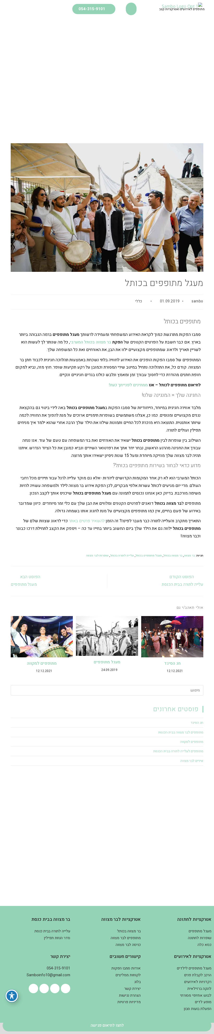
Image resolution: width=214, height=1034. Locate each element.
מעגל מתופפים (107, 662)
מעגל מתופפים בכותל (148, 555)
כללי (138, 301)
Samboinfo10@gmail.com (48, 975)
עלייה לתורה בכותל (122, 555)
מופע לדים (203, 1002)
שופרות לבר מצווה (97, 555)
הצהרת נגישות (130, 995)
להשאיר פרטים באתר (87, 521)
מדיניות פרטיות (129, 1002)
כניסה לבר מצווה (128, 944)
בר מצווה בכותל (172, 555)
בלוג (137, 982)
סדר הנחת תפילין (57, 938)
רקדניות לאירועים (197, 982)
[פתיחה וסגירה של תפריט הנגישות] (11, 996)
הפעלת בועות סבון (197, 1009)
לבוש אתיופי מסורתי (195, 995)
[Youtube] (44, 988)
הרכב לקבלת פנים (197, 975)
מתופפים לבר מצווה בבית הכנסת (180, 732)
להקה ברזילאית (199, 988)
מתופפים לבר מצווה (126, 938)
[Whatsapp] (33, 988)
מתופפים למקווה (42, 663)
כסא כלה (204, 944)
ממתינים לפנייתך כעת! (128, 385)
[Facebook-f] (65, 988)
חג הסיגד (172, 663)
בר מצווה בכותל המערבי (90, 342)
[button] (131, 9)
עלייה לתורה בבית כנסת (52, 931)
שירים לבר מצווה (191, 760)
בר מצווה (189, 555)
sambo (197, 301)
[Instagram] (55, 988)
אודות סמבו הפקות (126, 968)
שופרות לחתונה (199, 938)
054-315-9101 (58, 968)
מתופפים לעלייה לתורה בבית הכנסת (178, 751)
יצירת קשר (132, 988)
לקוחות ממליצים (128, 975)
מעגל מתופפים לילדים (194, 968)
